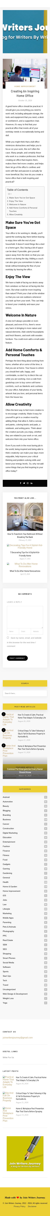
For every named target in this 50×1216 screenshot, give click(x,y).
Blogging (6, 810)
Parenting (7, 922)
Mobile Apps (8, 918)
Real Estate (8, 940)
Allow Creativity (15, 214)
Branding (7, 815)
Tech (5, 980)
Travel (5, 985)
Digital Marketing (10, 833)
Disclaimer (32, 1206)
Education (7, 837)
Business (7, 819)
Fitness (6, 855)
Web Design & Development (15, 994)
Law (4, 904)
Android (6, 797)
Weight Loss (8, 998)
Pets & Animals (9, 927)
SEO (5, 949)
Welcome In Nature (17, 204)
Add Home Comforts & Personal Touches (23, 209)
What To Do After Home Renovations (25, 571)
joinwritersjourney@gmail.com (18, 1037)
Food (5, 860)
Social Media (8, 962)
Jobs (5, 900)
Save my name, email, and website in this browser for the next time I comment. (24, 642)
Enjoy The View (16, 201)
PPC (5, 936)
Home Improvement (25, 86)
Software (7, 967)
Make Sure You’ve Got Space (22, 198)
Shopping (7, 953)
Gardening (7, 873)
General (6, 877)
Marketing (7, 913)
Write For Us (8, 1057)
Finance (6, 851)
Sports (5, 971)
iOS (4, 895)
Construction (8, 828)
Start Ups (7, 976)
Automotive (8, 801)
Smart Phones (9, 958)
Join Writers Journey (34, 1197)
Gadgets (6, 864)
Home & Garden (10, 886)
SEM (5, 945)
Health (5, 882)
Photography (8, 931)
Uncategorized (9, 989)
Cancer (6, 824)
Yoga (5, 1003)
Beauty (6, 806)
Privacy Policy (19, 1206)
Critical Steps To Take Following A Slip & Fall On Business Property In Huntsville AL (31, 733)
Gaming (6, 869)
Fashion (6, 846)
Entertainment (9, 842)
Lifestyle (6, 909)
